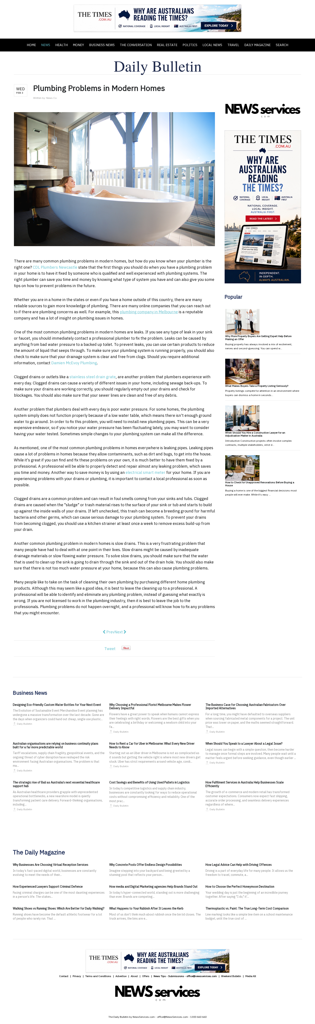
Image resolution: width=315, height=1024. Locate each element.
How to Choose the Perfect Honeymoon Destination (240, 886)
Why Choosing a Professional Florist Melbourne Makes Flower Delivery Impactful (150, 706)
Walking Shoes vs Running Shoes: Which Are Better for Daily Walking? (58, 908)
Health (61, 45)
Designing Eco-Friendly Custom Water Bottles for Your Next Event (57, 705)
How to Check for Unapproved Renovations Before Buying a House (259, 484)
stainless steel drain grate (92, 376)
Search (282, 45)
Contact (63, 976)
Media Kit (250, 976)
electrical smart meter (145, 472)
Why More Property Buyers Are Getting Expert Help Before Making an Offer (258, 337)
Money (78, 45)
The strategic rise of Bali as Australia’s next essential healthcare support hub (56, 784)
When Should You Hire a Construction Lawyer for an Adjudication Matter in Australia (255, 434)
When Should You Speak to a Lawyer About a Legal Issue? (244, 743)
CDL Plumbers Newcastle (55, 267)
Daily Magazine (257, 45)
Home (31, 45)
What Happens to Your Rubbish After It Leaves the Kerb (146, 908)
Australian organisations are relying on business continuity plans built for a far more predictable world (55, 745)
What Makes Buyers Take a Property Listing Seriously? (256, 385)
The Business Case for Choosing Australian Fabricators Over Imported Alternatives (246, 706)
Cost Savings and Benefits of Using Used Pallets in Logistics (149, 782)
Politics (190, 45)
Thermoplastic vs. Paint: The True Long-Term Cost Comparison (247, 908)
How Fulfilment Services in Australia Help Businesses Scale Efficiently (245, 784)
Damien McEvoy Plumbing (74, 362)
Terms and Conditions (98, 976)
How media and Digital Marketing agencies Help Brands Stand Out (153, 886)
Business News (102, 45)
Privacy (77, 976)
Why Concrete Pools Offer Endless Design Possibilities (145, 865)
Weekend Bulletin (231, 976)
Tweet (110, 648)
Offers (145, 976)
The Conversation (136, 45)
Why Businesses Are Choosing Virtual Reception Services (50, 865)
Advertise (121, 976)
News (45, 45)
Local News (212, 45)
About (134, 976)
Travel (233, 45)
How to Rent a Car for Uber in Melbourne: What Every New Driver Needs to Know (152, 745)
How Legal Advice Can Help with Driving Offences (239, 865)
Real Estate (167, 45)
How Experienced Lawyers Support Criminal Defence (48, 886)
